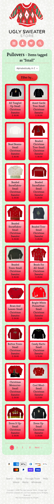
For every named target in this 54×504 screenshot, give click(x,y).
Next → (39, 447)
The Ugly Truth (32, 478)
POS (17, 498)
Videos (16, 482)
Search (9, 478)
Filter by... (27, 77)
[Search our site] (40, 43)
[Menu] (14, 43)
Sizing (19, 478)
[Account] (22, 43)
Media (25, 482)
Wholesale (36, 482)
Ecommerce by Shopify (30, 498)
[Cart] (31, 43)
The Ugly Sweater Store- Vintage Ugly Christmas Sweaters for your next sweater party (26, 491)
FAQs (45, 478)
